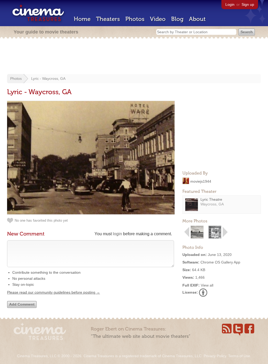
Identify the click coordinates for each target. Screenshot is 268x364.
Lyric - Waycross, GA (48, 78)
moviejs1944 (200, 181)
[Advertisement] (134, 57)
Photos (134, 19)
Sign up (248, 4)
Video (158, 19)
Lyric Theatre (211, 199)
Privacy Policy (215, 356)
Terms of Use (239, 356)
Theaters (108, 19)
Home (82, 19)
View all (207, 285)
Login (229, 4)
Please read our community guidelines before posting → (53, 292)
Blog (177, 19)
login (117, 234)
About (197, 19)
